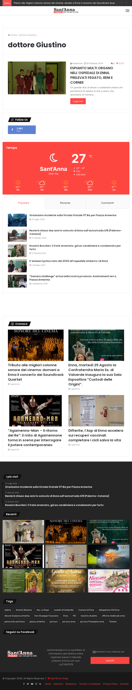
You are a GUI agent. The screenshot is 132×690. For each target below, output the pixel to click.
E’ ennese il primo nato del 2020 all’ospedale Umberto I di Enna (68, 261)
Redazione (77, 63)
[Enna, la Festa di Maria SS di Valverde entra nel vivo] (23, 581)
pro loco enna (68, 621)
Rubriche (58, 683)
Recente (65, 202)
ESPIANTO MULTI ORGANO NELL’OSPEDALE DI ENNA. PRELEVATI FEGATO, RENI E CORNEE (91, 75)
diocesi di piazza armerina (17, 615)
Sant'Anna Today (59, 678)
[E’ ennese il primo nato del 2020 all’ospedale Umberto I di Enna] (17, 265)
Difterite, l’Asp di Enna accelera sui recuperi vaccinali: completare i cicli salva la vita (95, 435)
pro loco (54, 621)
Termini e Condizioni (90, 683)
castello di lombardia (64, 610)
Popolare (23, 202)
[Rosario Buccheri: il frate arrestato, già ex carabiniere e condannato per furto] (17, 250)
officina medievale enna (113, 615)
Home (13, 35)
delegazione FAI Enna (109, 610)
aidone (7, 610)
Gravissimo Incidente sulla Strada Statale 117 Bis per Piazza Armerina (72, 215)
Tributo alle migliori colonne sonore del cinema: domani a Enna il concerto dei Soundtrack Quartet (65, 3)
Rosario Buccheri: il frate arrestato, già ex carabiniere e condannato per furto (75, 247)
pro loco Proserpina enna (92, 621)
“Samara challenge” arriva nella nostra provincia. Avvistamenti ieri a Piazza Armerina (72, 278)
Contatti (124, 683)
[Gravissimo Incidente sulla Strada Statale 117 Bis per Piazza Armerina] (17, 220)
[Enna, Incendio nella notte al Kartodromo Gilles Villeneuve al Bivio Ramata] (108, 556)
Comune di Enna (86, 610)
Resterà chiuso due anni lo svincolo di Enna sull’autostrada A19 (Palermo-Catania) (75, 232)
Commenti (107, 202)
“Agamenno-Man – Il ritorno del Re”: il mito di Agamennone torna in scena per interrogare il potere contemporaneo (35, 437)
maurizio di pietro (89, 615)
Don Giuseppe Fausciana (46, 615)
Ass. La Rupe (43, 610)
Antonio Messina (24, 610)
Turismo (113, 621)
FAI (74, 615)
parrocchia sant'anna (14, 621)
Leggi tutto (78, 101)
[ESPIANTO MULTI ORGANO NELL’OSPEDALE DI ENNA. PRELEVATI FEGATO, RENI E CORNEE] (37, 78)
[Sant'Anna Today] (66, 10)
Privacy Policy (110, 683)
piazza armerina (37, 621)
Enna (65, 615)
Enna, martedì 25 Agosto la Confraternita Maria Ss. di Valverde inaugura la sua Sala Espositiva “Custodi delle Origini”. (95, 375)
